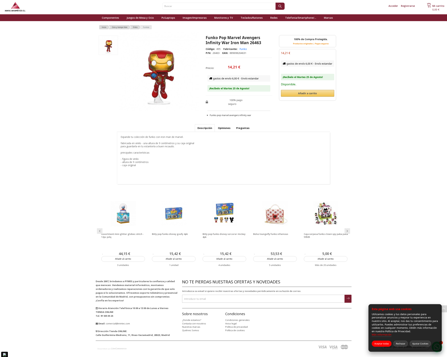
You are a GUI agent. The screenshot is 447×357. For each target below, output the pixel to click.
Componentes (110, 17)
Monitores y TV (223, 17)
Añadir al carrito (123, 258)
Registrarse (408, 6)
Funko (243, 49)
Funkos (146, 27)
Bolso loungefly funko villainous (270, 234)
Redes (273, 17)
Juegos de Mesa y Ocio (140, 17)
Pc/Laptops (168, 17)
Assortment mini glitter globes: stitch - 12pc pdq (122, 236)
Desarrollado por (112, 348)
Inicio (104, 27)
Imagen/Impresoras (195, 17)
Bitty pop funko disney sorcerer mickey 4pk (224, 236)
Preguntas (243, 128)
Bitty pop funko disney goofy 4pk (170, 234)
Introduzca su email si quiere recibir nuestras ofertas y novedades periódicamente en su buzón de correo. (241, 291)
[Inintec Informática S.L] (26, 7)
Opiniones (224, 128)
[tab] (205, 128)
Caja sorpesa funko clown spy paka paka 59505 (326, 236)
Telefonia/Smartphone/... (300, 17)
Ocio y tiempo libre (119, 27)
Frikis (135, 27)
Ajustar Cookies (420, 343)
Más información (381, 334)
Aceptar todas (381, 343)
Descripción (204, 128)
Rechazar (400, 343)
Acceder (393, 6)
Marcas (328, 17)
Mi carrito (438, 6)
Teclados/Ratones (252, 17)
